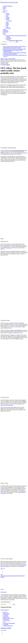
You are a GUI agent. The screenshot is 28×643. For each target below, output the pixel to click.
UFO (21, 575)
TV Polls (5, 11)
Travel (7, 26)
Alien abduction (4, 575)
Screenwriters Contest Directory (15, 40)
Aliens (8, 575)
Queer (7, 23)
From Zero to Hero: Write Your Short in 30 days (16, 35)
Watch (4, 29)
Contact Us (5, 615)
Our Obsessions (11, 58)
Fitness (10, 20)
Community (5, 624)
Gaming (7, 18)
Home (4, 7)
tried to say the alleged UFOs (16, 330)
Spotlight (8, 36)
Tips (4, 622)
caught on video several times (7, 405)
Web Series (5, 31)
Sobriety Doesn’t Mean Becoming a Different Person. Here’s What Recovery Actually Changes (14, 47)
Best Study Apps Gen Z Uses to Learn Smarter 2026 (14, 49)
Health (7, 19)
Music (7, 22)
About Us (5, 612)
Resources (8, 39)
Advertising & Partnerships (9, 623)
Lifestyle (2, 58)
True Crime (8, 28)
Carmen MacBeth (6, 64)
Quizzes (7, 14)
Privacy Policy (6, 613)
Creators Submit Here (8, 625)
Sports (7, 24)
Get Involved (6, 619)
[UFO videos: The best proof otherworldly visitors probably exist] (10, 589)
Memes (7, 13)
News (4, 8)
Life (4, 12)
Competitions (9, 38)
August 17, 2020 (4, 63)
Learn (4, 34)
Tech (7, 25)
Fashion (7, 17)
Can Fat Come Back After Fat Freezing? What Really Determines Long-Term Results (14, 53)
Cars (7, 15)
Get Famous (5, 614)
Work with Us (6, 617)
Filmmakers (5, 30)
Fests (4, 33)
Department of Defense (15, 575)
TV (4, 9)
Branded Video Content (8, 618)
